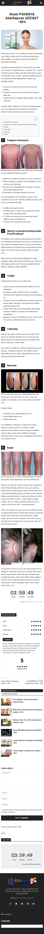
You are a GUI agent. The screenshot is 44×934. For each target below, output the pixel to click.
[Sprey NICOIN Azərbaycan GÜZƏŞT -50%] (6, 732)
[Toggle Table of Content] (34, 119)
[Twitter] (16, 904)
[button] (41, 3)
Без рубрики (5, 704)
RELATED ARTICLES (9, 691)
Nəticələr (7, 132)
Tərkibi (6, 127)
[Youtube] (33, 904)
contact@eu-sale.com (26, 898)
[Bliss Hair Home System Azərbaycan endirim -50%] (6, 712)
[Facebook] (10, 904)
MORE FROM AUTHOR (9, 694)
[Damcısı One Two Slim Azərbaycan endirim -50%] (6, 722)
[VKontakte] (28, 904)
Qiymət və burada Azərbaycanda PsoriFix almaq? (20, 124)
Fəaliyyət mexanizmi (11, 122)
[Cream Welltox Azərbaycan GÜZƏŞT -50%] (6, 743)
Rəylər (6, 134)
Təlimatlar (7, 129)
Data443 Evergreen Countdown (35, 601)
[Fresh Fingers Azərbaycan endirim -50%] (6, 753)
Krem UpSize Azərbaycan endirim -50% (10, 682)
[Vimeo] (22, 904)
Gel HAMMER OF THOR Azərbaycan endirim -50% (34, 682)
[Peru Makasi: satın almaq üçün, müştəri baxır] (6, 702)
